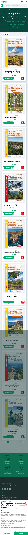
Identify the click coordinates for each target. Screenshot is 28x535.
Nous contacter (6, 499)
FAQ (4, 495)
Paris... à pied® (12, 431)
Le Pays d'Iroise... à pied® (12, 252)
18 (12, 442)
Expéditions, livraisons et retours (10, 497)
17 (9, 442)
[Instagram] (10, 489)
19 (14, 442)
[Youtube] (7, 489)
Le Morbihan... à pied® (12, 117)
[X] (5, 489)
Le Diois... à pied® (12, 296)
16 (7, 442)
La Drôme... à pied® (12, 341)
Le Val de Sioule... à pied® (12, 161)
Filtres (6, 34)
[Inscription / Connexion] (19, 1)
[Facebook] (2, 489)
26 (20, 442)
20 (16, 442)
